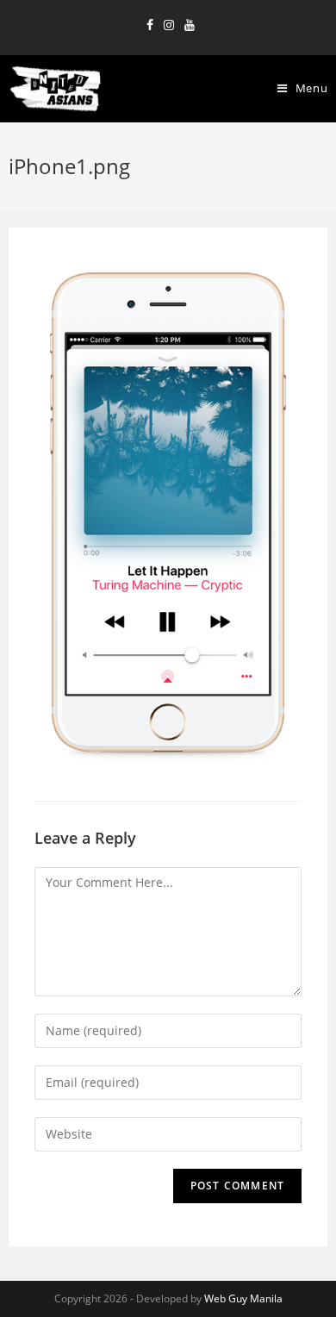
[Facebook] (150, 25)
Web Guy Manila (243, 1298)
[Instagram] (169, 25)
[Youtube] (187, 25)
